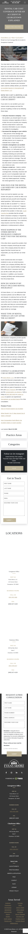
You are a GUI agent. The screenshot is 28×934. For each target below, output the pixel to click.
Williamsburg (14, 923)
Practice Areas (14, 869)
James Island (20, 907)
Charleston (8, 905)
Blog (14, 884)
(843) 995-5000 (15, 2)
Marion (8, 914)
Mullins (8, 916)
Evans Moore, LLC (6, 90)
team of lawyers (11, 389)
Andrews (8, 903)
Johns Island (20, 910)
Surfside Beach (20, 921)
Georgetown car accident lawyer (10, 399)
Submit (8, 520)
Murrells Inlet (20, 916)
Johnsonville (8, 912)
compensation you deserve (14, 392)
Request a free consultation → (14, 27)
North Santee (8, 919)
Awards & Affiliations (14, 873)
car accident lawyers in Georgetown (12, 88)
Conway (20, 903)
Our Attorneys (14, 866)
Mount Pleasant (20, 914)
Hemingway (7, 907)
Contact (14, 880)
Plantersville (7, 921)
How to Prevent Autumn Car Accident (12, 408)
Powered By (10, 778)
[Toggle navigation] (25, 2)
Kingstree (20, 912)
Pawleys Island (20, 919)
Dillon (20, 905)
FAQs (14, 876)
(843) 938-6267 (13, 666)
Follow (14, 468)
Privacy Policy (14, 891)
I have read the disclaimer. (11, 748)
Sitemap (14, 887)
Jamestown (7, 910)
